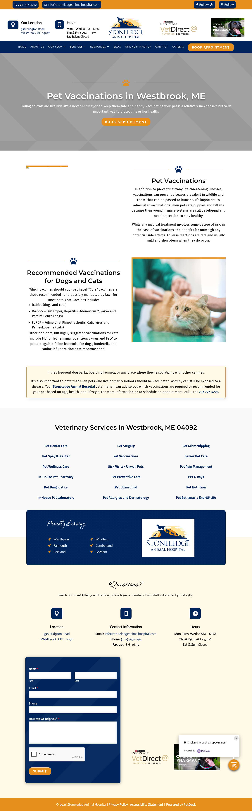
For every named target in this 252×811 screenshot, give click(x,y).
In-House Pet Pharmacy (55, 477)
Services (76, 46)
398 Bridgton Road (33, 29)
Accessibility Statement (146, 804)
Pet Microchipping (196, 446)
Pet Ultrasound (126, 487)
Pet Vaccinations (125, 456)
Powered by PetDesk (181, 804)
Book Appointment (211, 47)
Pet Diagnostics (56, 487)
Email (33, 688)
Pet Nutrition (196, 487)
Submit (40, 771)
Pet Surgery (126, 446)
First (31, 681)
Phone (33, 703)
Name (33, 669)
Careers (178, 46)
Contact (161, 46)
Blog (117, 46)
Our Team (55, 46)
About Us (37, 46)
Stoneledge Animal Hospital (74, 387)
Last (77, 681)
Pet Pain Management (196, 467)
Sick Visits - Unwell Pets (126, 467)
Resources (98, 46)
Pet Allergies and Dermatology (126, 498)
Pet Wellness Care (56, 467)
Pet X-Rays (196, 477)
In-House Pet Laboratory (55, 498)
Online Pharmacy (138, 46)
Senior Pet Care (196, 456)
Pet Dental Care (56, 446)
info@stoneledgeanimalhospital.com (130, 634)
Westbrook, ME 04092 (35, 33)
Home (22, 46)
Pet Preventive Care (126, 477)
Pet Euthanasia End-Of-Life (196, 498)
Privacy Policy (118, 804)
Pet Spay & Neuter (56, 456)
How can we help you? (44, 719)
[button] (233, 764)
